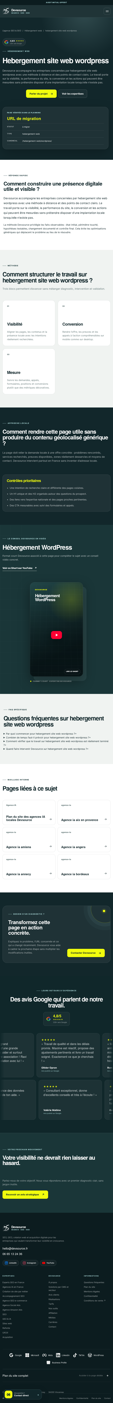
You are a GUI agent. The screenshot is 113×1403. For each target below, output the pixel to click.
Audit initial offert (56, 2)
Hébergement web (33, 30)
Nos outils (53, 1308)
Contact (52, 1327)
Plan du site (89, 1287)
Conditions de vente (95, 1300)
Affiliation (53, 1313)
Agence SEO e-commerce (15, 1300)
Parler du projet (41, 93)
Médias (52, 1317)
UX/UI (5, 1332)
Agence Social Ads (11, 1305)
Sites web (7, 1323)
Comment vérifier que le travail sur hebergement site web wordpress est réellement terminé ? (56, 743)
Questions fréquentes (94, 1282)
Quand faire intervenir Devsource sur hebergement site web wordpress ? (47, 748)
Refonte (6, 1328)
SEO (4, 1314)
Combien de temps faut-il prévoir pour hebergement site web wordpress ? (48, 737)
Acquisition (8, 1337)
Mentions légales (92, 1291)
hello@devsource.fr (15, 1248)
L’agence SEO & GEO (12, 30)
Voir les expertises (73, 93)
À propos (53, 1282)
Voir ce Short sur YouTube (20, 568)
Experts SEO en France (13, 1282)
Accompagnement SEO (13, 1296)
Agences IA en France (13, 1287)
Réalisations (54, 1299)
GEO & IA (7, 1319)
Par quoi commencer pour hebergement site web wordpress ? (41, 733)
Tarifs (51, 1304)
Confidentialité (91, 1296)
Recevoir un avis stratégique (25, 1194)
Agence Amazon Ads (12, 1310)
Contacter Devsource (86, 953)
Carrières (53, 1322)
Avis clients (54, 1295)
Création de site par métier (15, 1291)
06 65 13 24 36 (12, 1254)
